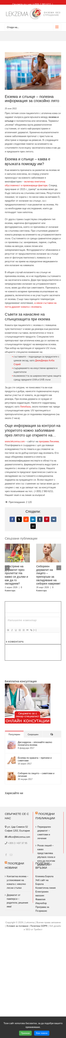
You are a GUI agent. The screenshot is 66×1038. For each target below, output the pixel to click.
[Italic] (12, 630)
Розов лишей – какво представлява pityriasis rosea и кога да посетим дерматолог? (46, 855)
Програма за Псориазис (42, 909)
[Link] (31, 630)
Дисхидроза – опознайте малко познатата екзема (35, 743)
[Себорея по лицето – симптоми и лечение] (11, 773)
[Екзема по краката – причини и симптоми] (11, 758)
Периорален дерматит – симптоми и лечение (44, 832)
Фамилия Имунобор (41, 901)
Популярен (14, 734)
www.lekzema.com (15, 441)
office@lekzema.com (19, 836)
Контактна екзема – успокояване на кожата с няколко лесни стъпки (17, 882)
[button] (7, 567)
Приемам (25, 1033)
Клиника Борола (44, 876)
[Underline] (16, 630)
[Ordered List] (19, 630)
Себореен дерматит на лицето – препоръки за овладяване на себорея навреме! (48, 575)
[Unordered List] (23, 630)
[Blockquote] (27, 630)
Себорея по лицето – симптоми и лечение (36, 774)
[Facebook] (6, 855)
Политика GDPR (38, 926)
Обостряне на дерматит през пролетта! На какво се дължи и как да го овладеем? (16, 575)
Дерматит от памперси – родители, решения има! (17, 901)
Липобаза (25, 406)
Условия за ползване (17, 926)
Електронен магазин (41, 893)
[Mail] (11, 855)
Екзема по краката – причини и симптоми (35, 759)
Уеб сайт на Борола (41, 882)
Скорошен (33, 734)
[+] (35, 630)
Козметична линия (45, 887)
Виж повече (41, 1033)
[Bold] (8, 630)
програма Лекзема (49, 441)
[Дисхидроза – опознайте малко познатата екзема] (11, 742)
